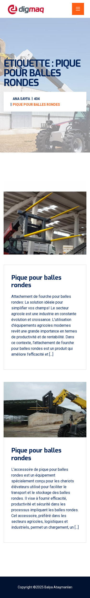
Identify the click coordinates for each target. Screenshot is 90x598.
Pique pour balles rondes (36, 281)
